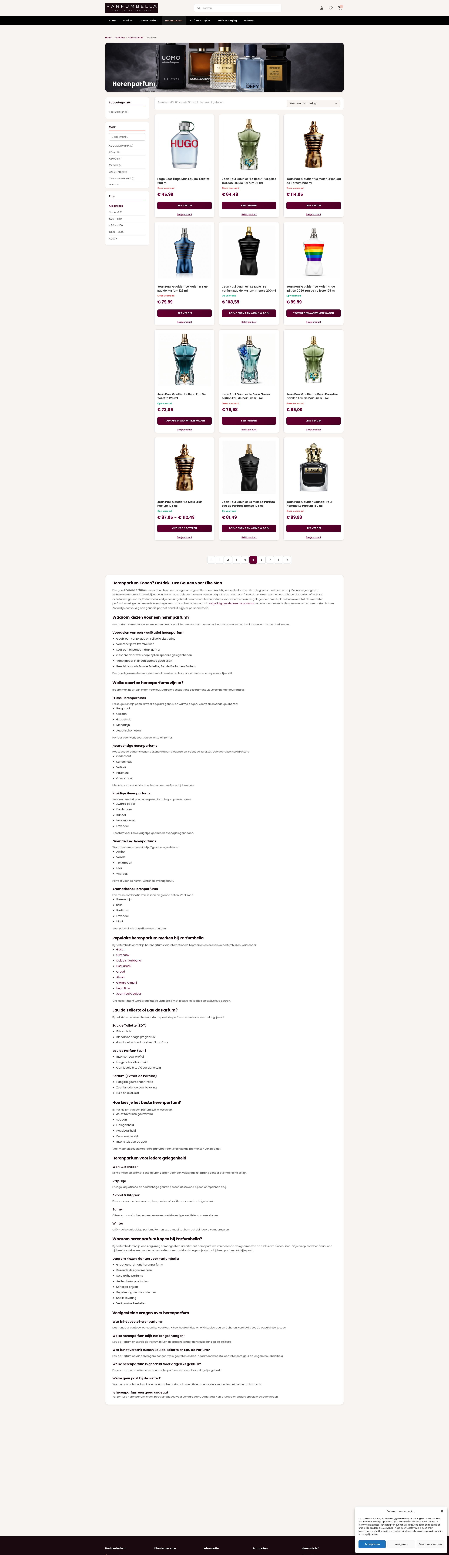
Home (112, 20)
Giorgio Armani (126, 983)
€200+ (113, 238)
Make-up (249, 20)
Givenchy (122, 955)
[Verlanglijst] (331, 8)
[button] (442, 1511)
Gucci (120, 949)
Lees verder (184, 205)
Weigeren (401, 1544)
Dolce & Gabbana (128, 961)
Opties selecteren (184, 528)
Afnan (120, 977)
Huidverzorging (227, 20)
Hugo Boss (123, 988)
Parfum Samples (199, 20)
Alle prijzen (116, 206)
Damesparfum (149, 20)
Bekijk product (184, 214)
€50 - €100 (116, 225)
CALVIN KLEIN (118, 172)
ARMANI (115, 158)
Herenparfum (173, 20)
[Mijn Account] (322, 8)
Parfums (120, 37)
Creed (120, 972)
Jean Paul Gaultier (128, 994)
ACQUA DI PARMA (121, 145)
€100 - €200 (116, 232)
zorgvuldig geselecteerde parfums (231, 603)
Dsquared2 (123, 966)
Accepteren (372, 1544)
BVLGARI (115, 165)
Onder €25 (115, 212)
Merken (128, 20)
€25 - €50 (115, 219)
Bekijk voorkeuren (430, 1544)
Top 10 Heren (118, 112)
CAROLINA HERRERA (121, 178)
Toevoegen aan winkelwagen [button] (249, 313)
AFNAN (114, 152)
